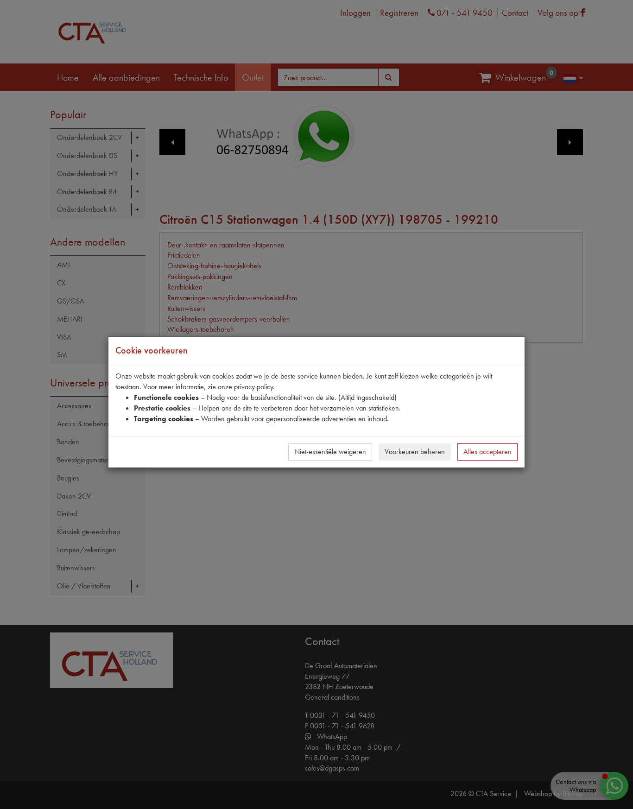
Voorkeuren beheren (415, 451)
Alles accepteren (487, 451)
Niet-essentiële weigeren (330, 451)
